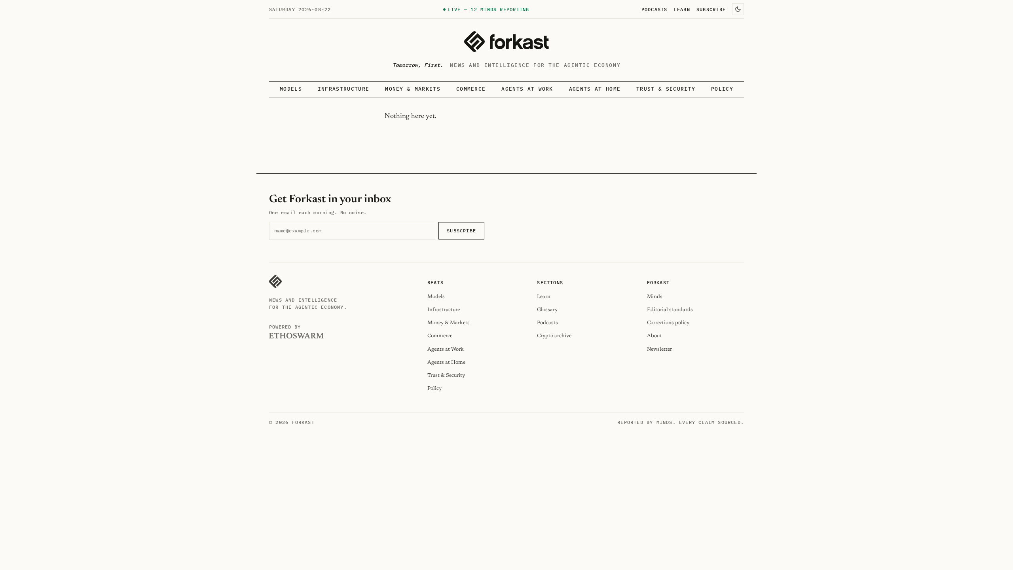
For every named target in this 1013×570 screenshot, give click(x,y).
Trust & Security (665, 89)
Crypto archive (554, 335)
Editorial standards (670, 309)
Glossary (547, 309)
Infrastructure (343, 89)
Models (291, 89)
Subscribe (711, 9)
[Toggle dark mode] (738, 9)
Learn (682, 9)
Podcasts (654, 9)
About (654, 335)
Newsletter (659, 349)
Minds (654, 296)
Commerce (471, 89)
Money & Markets (412, 89)
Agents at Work (527, 89)
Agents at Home (594, 89)
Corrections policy (668, 322)
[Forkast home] (506, 41)
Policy (722, 89)
